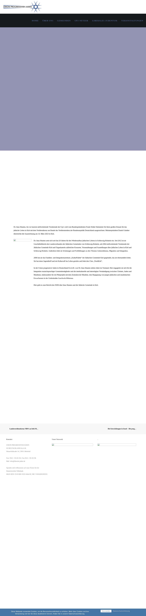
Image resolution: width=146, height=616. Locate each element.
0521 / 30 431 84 (15, 458)
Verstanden (106, 611)
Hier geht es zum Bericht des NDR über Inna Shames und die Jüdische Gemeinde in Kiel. (66, 285)
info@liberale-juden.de (17, 461)
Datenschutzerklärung (121, 611)
